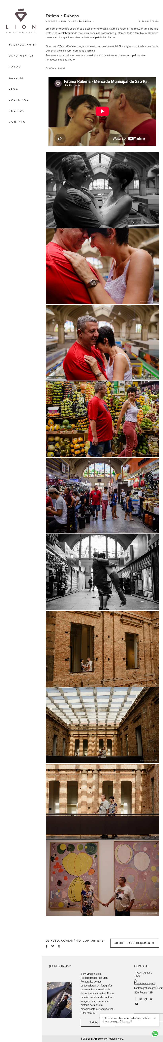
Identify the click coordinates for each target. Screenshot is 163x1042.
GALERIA (16, 78)
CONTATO (17, 122)
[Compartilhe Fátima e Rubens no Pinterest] (59, 946)
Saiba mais (98, 1022)
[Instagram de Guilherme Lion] (141, 999)
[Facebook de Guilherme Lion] (136, 999)
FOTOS (15, 66)
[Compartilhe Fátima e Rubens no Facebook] (46, 946)
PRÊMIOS (17, 111)
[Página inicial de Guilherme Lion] (21, 21)
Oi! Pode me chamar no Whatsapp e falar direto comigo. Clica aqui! (126, 1020)
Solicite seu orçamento (134, 943)
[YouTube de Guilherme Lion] (136, 1003)
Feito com (102, 1038)
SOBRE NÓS (19, 100)
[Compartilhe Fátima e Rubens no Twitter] (52, 946)
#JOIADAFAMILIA (24, 45)
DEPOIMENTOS (21, 56)
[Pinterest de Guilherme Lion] (146, 999)
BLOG (13, 89)
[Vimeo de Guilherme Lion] (151, 999)
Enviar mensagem (144, 983)
